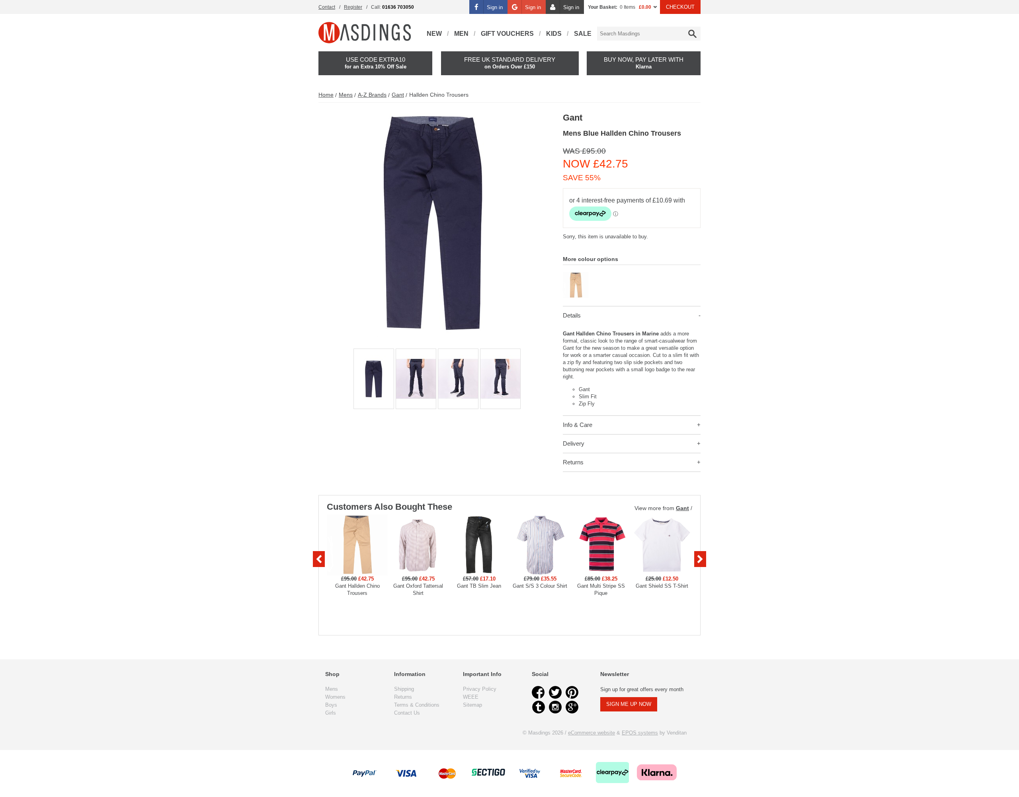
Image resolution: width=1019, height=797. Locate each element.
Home (326, 95)
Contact (326, 7)
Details (572, 315)
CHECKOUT (680, 7)
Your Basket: (602, 7)
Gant (398, 95)
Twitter (555, 692)
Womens (335, 697)
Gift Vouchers (507, 33)
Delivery (573, 443)
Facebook (538, 692)
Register (353, 7)
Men (461, 33)
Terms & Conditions (416, 705)
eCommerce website (591, 733)
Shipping (404, 689)
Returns (573, 462)
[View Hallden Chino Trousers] (576, 276)
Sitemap (472, 705)
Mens (346, 95)
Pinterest (572, 692)
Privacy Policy (479, 689)
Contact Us (407, 713)
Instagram (555, 707)
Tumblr (538, 707)
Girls (330, 713)
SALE (582, 33)
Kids (554, 33)
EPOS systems (640, 733)
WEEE (470, 697)
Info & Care (577, 424)
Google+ (572, 707)
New (434, 33)
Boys (331, 705)
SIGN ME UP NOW (628, 704)
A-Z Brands (372, 95)
